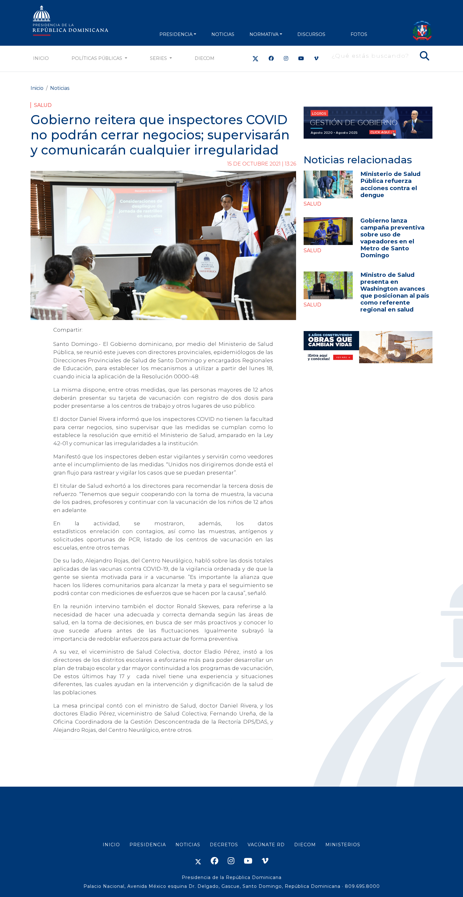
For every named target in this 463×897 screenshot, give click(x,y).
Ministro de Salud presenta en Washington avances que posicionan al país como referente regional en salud (394, 292)
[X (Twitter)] (255, 58)
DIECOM (204, 58)
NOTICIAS (222, 34)
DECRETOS (224, 844)
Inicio (41, 58)
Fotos (359, 34)
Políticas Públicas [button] (97, 58)
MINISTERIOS (342, 844)
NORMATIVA (263, 34)
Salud (43, 105)
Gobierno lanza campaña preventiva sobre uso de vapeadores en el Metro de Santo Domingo (392, 238)
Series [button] (159, 58)
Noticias (59, 88)
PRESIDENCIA (175, 34)
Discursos (311, 34)
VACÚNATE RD (266, 844)
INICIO (111, 844)
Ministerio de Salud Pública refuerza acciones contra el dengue (390, 184)
